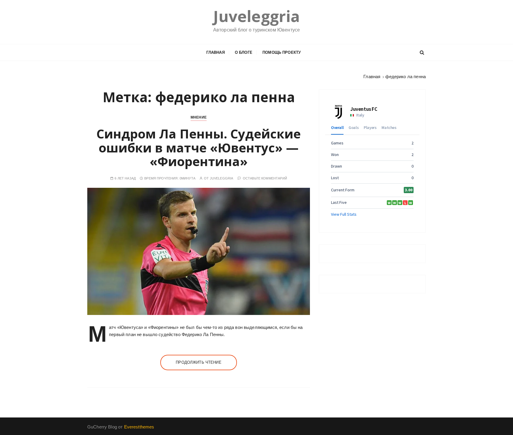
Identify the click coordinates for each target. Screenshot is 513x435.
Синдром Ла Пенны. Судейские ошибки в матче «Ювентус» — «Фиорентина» (198, 147)
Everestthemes (139, 426)
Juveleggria (256, 16)
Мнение (199, 117)
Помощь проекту (281, 52)
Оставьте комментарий (265, 178)
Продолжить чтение (198, 362)
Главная (215, 52)
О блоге (243, 52)
